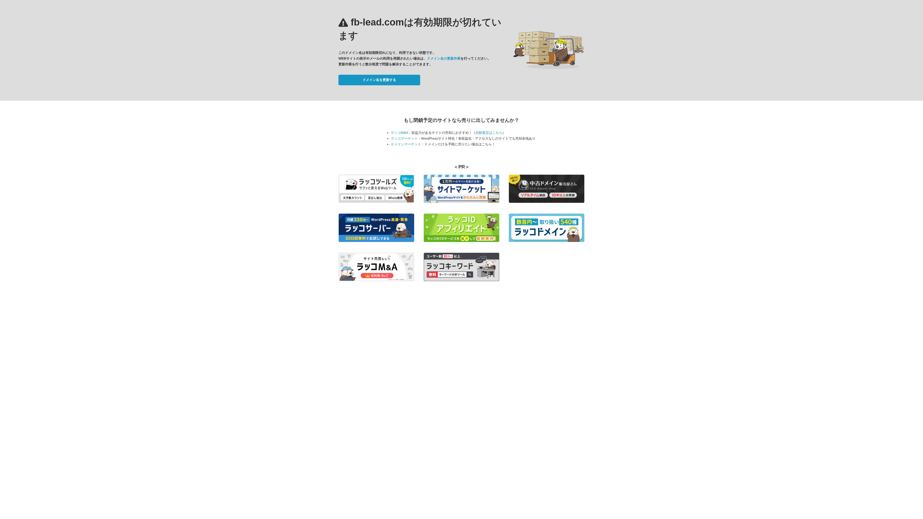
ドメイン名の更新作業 (444, 58)
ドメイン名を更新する (379, 80)
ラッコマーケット (404, 138)
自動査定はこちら (488, 133)
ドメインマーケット (406, 144)
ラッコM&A (399, 133)
